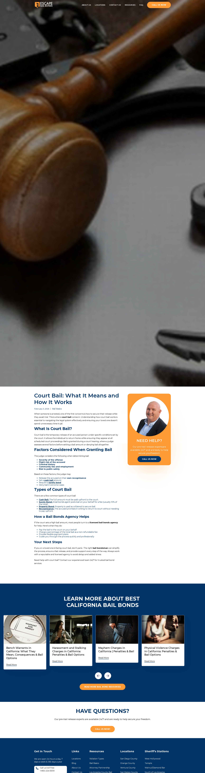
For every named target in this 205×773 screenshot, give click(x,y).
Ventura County (127, 768)
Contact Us (115, 5)
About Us (86, 5)
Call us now (149, 459)
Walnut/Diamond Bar (155, 768)
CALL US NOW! (102, 729)
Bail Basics (94, 763)
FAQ (141, 5)
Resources (130, 5)
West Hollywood (152, 759)
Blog (74, 763)
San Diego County (128, 759)
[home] (43, 4)
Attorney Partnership (99, 768)
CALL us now (159, 5)
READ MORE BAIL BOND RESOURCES (102, 687)
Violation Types (96, 759)
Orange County (127, 763)
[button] (98, 675)
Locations (76, 759)
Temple (148, 763)
